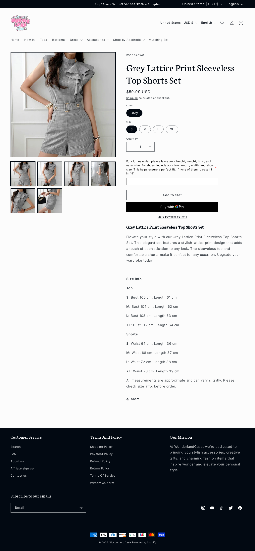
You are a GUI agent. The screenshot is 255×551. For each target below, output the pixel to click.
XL (172, 129)
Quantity (132, 138)
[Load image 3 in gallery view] (76, 174)
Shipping (132, 97)
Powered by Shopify (144, 542)
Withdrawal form (102, 483)
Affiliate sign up (22, 468)
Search (16, 447)
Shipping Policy (101, 447)
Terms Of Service (103, 475)
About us (17, 461)
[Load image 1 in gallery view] (23, 174)
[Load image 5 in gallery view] (23, 200)
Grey (134, 113)
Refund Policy (100, 461)
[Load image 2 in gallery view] (49, 174)
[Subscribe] (80, 507)
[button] (75, 39)
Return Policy (100, 468)
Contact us (19, 475)
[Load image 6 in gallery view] (49, 200)
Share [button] (135, 399)
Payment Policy (101, 454)
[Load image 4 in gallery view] (103, 174)
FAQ (14, 454)
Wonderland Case (120, 542)
